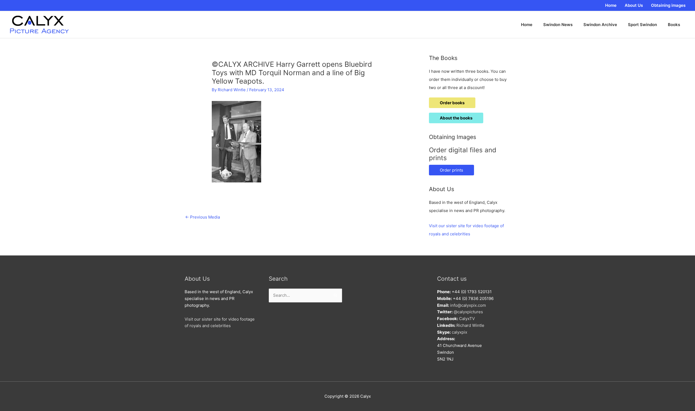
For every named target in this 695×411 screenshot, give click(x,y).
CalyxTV (467, 318)
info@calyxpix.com (468, 305)
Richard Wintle (470, 325)
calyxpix (459, 332)
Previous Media (202, 217)
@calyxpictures (468, 311)
